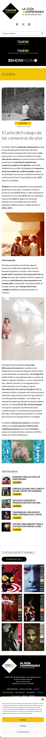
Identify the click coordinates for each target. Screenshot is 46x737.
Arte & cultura (26, 689)
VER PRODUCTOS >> (14, 559)
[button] (43, 699)
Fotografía (15, 696)
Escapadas (30, 692)
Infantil (32, 696)
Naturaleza (20, 692)
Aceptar (23, 720)
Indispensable (12, 689)
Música (36, 689)
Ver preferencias (23, 732)
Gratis (24, 696)
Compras (40, 692)
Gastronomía (7, 692)
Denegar (23, 726)
